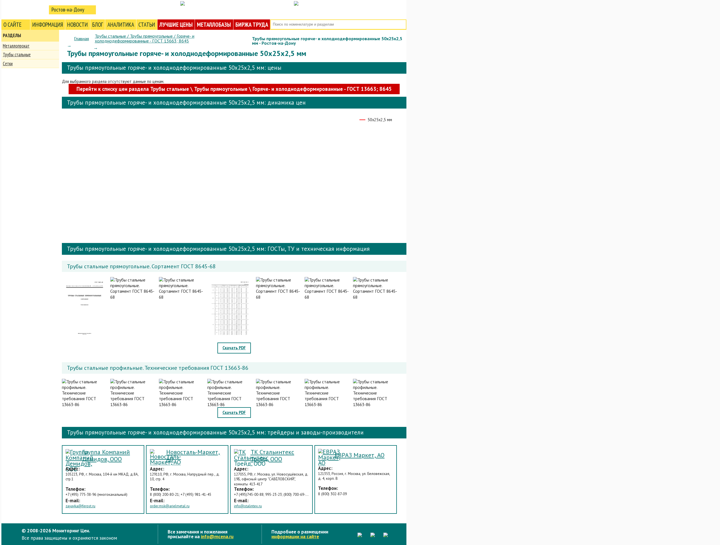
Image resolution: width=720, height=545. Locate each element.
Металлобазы (214, 24)
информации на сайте (295, 536)
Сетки (8, 63)
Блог (97, 24)
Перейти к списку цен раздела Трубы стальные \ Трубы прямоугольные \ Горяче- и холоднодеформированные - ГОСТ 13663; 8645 (234, 88)
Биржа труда (251, 24)
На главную (23, 9)
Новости (77, 24)
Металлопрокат (16, 46)
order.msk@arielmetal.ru (170, 506)
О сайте (12, 24)
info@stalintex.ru (248, 506)
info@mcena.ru (217, 536)
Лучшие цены (176, 24)
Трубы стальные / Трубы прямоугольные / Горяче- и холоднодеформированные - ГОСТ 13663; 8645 (144, 38)
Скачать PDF (234, 347)
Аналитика (120, 24)
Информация (47, 24)
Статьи (146, 24)
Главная (81, 38)
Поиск (401, 24)
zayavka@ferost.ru (80, 506)
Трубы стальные (17, 54)
